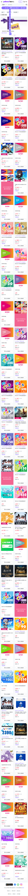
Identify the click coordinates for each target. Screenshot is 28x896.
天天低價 (9, 19)
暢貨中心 (9, 13)
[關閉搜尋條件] (6, 4)
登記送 (9, 11)
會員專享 (9, 29)
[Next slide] (12, 43)
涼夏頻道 (9, 21)
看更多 (9, 34)
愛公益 (9, 31)
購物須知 (18, 890)
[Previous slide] (2, 43)
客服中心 (8, 890)
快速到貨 (9, 16)
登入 (20, 1)
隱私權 (14, 894)
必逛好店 (9, 24)
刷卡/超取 (10, 26)
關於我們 (13, 890)
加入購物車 (8, 61)
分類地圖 (18, 894)
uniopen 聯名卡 (15, 8)
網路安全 (9, 894)
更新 (23, 887)
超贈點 (24, 8)
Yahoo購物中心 (8, 2)
